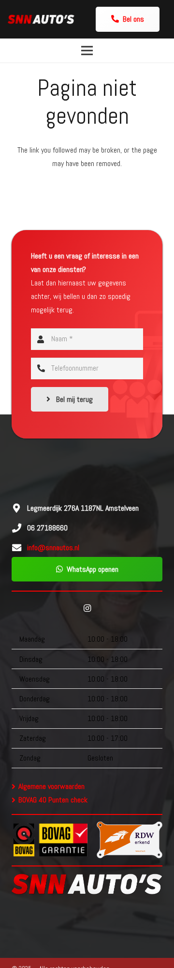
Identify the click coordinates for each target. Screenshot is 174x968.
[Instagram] (87, 608)
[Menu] (87, 51)
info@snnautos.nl (53, 547)
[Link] (41, 19)
